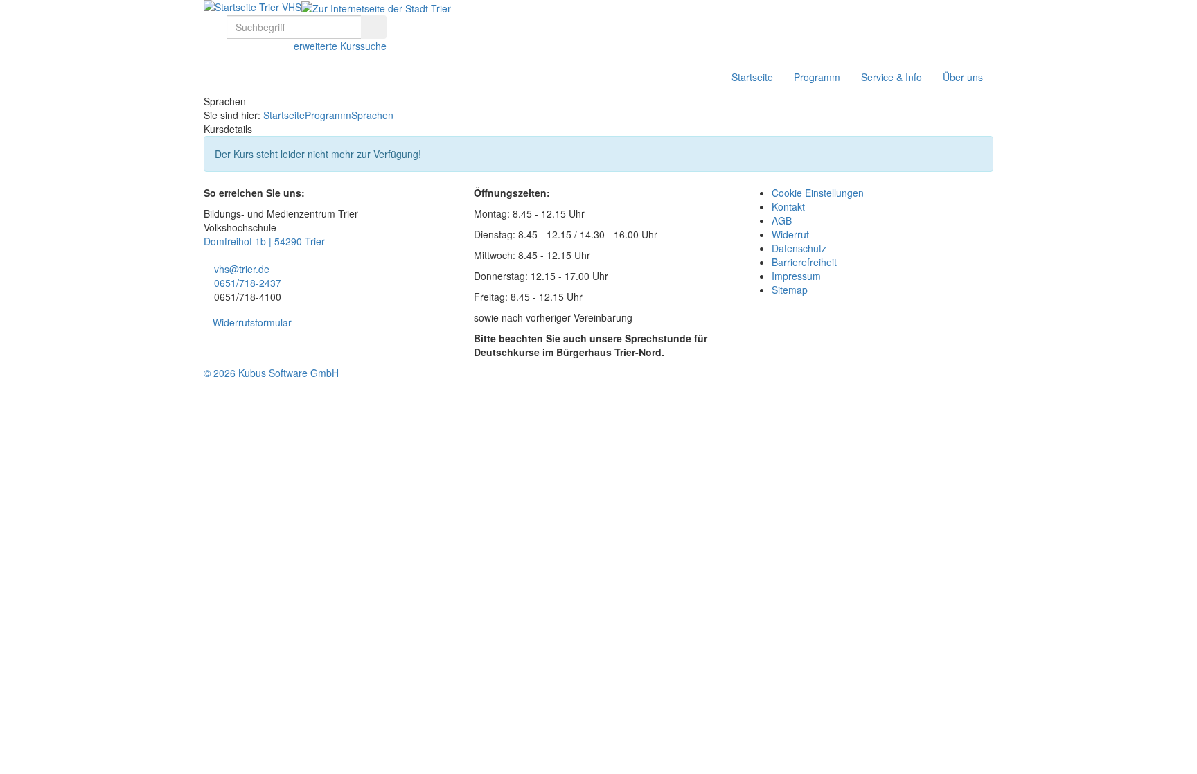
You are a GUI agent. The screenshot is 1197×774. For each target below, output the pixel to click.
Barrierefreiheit (804, 262)
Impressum (796, 276)
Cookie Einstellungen (818, 193)
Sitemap (790, 290)
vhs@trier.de (241, 269)
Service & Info (891, 77)
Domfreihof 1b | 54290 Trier (264, 241)
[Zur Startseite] (252, 7)
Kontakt (788, 206)
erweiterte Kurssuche (339, 46)
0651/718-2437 (247, 283)
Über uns (963, 77)
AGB (782, 220)
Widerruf (790, 234)
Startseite (752, 77)
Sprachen (372, 115)
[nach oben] (7, 391)
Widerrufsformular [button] (252, 322)
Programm (817, 77)
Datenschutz (799, 248)
